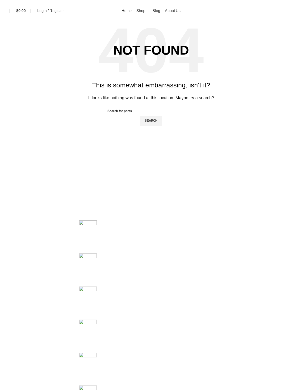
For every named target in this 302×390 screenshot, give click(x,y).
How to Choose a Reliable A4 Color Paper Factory (121, 369)
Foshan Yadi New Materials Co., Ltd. (260, 223)
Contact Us (239, 232)
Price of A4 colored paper (100, 270)
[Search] (298, 11)
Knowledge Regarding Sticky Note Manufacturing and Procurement (135, 237)
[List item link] (38, 348)
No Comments (119, 247)
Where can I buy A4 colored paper (107, 303)
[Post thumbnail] (88, 227)
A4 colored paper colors (99, 336)
